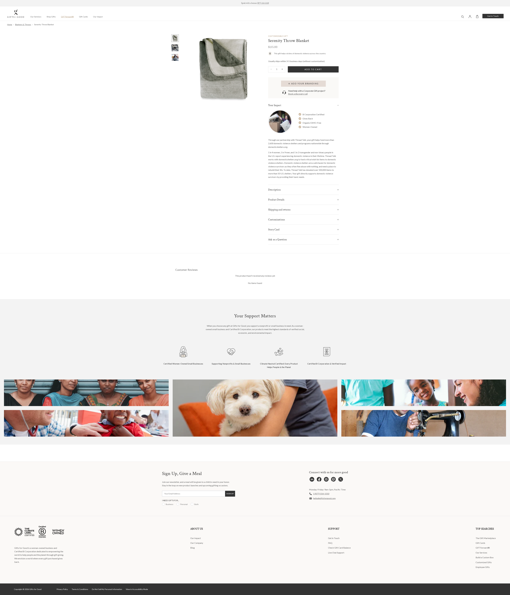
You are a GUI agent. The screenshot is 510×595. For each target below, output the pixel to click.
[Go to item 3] (175, 57)
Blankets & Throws (23, 24)
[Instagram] (326, 480)
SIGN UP (230, 494)
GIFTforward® (67, 17)
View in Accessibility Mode (137, 589)
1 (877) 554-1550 (321, 493)
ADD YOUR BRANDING (305, 83)
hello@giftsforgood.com (324, 498)
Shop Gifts (51, 17)
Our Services (35, 17)
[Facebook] (319, 480)
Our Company (196, 543)
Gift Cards (83, 17)
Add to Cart (313, 69)
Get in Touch (493, 16)
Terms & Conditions (80, 589)
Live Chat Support (336, 552)
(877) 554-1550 (263, 3)
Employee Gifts (483, 567)
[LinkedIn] (312, 480)
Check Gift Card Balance (339, 547)
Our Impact (98, 17)
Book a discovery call (298, 94)
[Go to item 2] (175, 48)
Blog (192, 547)
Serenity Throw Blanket (44, 24)
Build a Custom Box (485, 557)
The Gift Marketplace (486, 538)
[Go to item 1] (175, 38)
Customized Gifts (484, 562)
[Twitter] (340, 480)
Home (9, 24)
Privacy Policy (62, 589)
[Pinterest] (333, 480)
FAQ (330, 543)
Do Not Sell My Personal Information (107, 589)
